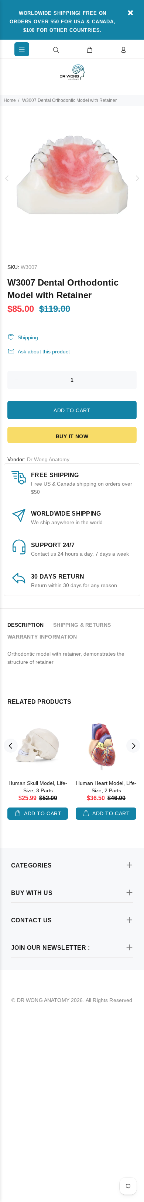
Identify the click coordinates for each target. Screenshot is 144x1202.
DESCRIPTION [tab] (25, 625)
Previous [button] (7, 178)
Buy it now (72, 436)
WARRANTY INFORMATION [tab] (42, 637)
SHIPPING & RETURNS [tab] (82, 625)
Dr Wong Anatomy (48, 459)
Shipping (28, 337)
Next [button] (137, 178)
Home (10, 100)
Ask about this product (44, 351)
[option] (72, 178)
